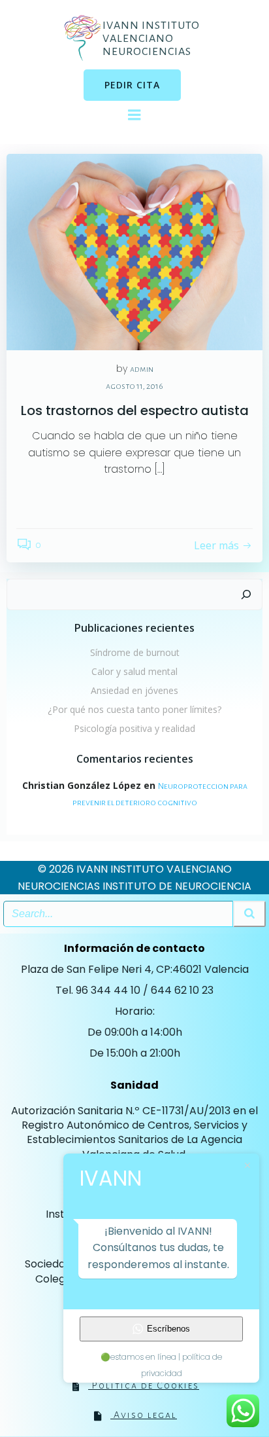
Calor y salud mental (134, 671)
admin (141, 369)
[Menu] (134, 115)
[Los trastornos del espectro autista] (134, 251)
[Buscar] (246, 594)
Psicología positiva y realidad (134, 728)
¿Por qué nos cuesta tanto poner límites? (134, 709)
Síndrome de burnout (135, 652)
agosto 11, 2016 (134, 386)
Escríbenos (168, 1329)
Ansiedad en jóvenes (134, 690)
